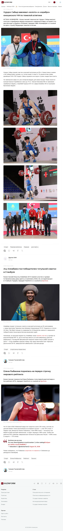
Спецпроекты (38, 6)
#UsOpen (47, 442)
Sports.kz (45, 281)
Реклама (3, 519)
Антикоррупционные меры (40, 501)
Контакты (4, 516)
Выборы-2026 (10, 6)
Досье (45, 6)
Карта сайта (4, 513)
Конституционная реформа (26, 6)
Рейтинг (26, 458)
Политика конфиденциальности (41, 495)
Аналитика (4, 498)
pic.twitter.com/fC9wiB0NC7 (17, 444)
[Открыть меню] (60, 2)
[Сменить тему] (55, 2)
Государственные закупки (40, 504)
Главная (26, 247)
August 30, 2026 (35, 446)
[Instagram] (4, 251)
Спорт (6, 247)
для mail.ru (34, 247)
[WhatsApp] (9, 251)
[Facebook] (18, 251)
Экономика (4, 501)
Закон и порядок (52, 6)
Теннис (33, 458)
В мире (3, 504)
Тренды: (3, 6)
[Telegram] (13, 251)
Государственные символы (40, 498)
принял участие (41, 335)
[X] (22, 251)
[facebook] (45, 483)
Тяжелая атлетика (16, 247)
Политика (3, 495)
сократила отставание (32, 450)
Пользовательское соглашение (41, 492)
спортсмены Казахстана (18, 349)
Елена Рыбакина (15, 458)
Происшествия (5, 492)
